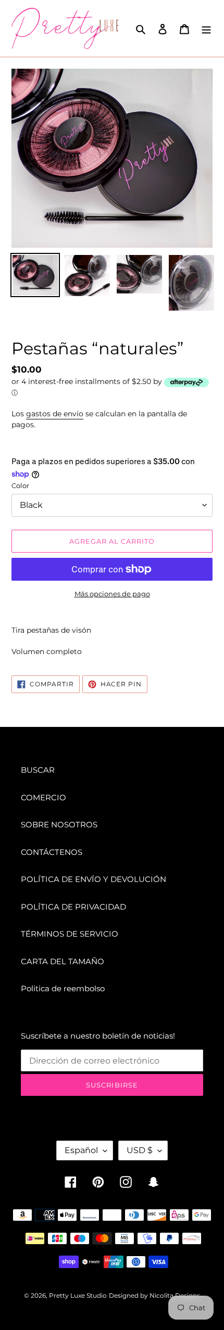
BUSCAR (38, 770)
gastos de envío (54, 413)
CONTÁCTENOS (51, 852)
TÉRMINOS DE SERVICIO (69, 934)
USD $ (140, 1150)
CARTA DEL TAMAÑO (62, 961)
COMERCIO (43, 797)
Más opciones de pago (112, 594)
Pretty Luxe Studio (78, 1295)
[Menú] (206, 28)
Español (81, 1150)
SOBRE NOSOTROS (59, 824)
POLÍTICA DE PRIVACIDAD (73, 907)
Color (20, 485)
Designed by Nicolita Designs (154, 1295)
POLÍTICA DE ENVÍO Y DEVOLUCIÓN (93, 879)
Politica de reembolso (63, 988)
